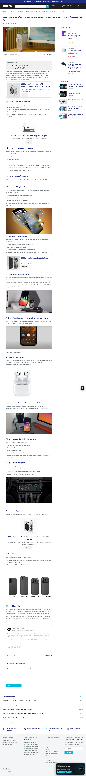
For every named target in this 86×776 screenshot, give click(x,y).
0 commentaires (49, 54)
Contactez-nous (19, 11)
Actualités (52, 11)
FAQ (46, 740)
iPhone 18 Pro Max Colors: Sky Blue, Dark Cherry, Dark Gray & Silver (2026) (75, 107)
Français (14, 65)
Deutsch (9, 68)
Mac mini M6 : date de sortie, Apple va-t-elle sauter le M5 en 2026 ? (75, 100)
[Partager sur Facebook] (11, 54)
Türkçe (14, 68)
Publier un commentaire (13, 685)
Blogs (46, 744)
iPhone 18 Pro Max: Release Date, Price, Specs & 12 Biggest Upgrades (75, 85)
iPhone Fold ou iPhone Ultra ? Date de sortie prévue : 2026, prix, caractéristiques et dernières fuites (75, 92)
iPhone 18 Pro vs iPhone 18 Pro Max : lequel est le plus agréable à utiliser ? (75, 115)
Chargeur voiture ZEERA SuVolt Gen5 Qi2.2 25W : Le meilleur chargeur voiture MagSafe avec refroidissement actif (74, 66)
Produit (10, 11)
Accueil (4, 11)
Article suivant (47, 655)
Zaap (64, 11)
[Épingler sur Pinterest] (13, 54)
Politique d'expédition (50, 755)
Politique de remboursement (51, 753)
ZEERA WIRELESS (71, 31)
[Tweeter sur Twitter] (16, 54)
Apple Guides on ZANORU (51, 762)
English (9, 65)
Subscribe (69, 771)
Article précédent (11, 655)
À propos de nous (43, 11)
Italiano (21, 65)
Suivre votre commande (31, 11)
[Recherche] (47, 6)
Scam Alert (47, 749)
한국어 (24, 68)
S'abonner (69, 752)
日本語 (19, 68)
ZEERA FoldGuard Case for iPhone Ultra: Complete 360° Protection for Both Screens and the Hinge (75, 36)
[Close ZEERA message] (83, 764)
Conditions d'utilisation (50, 757)
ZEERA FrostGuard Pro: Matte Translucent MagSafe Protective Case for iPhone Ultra (75, 52)
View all (82, 696)
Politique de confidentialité (51, 751)
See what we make (61, 771)
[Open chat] (82, 388)
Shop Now (24, 95)
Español (26, 65)
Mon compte (65, 6)
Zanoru (58, 11)
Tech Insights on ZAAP (50, 760)
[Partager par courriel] (18, 54)
